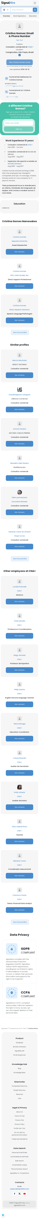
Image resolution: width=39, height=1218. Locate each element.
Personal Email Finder (19, 1153)
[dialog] (3, 1215)
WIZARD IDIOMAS (14, 164)
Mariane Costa (19, 861)
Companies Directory (19, 1086)
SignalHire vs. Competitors (19, 1173)
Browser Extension (19, 1047)
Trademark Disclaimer (20, 1139)
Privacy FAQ (19, 1120)
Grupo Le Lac (19, 536)
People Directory (19, 1090)
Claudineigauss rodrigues (19, 394)
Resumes (19, 1094)
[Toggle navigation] (35, 3)
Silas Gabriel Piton (19, 826)
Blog (19, 1068)
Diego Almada (19, 655)
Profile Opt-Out (19, 1128)
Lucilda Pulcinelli (19, 587)
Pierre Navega (19, 724)
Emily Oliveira (19, 792)
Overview (6, 16)
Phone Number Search (19, 1169)
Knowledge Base (19, 1073)
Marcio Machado (19, 360)
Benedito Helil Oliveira (19, 463)
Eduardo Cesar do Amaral (19, 532)
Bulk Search (19, 1161)
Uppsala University (19, 241)
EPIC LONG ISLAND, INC (19, 275)
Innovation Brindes (19, 501)
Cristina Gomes (19, 237)
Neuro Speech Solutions (19, 309)
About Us (19, 1112)
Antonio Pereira (19, 429)
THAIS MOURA (19, 621)
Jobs (19, 1098)
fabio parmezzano (19, 497)
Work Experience (19, 16)
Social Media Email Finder (20, 1157)
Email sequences (19, 1055)
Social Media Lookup (19, 1165)
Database (19, 1043)
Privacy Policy (19, 1124)
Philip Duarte (19, 689)
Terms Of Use (20, 1116)
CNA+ (30, 47)
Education (33, 16)
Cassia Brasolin (19, 758)
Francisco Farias (19, 895)
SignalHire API (19, 1051)
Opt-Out (19, 40)
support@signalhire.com (19, 1189)
